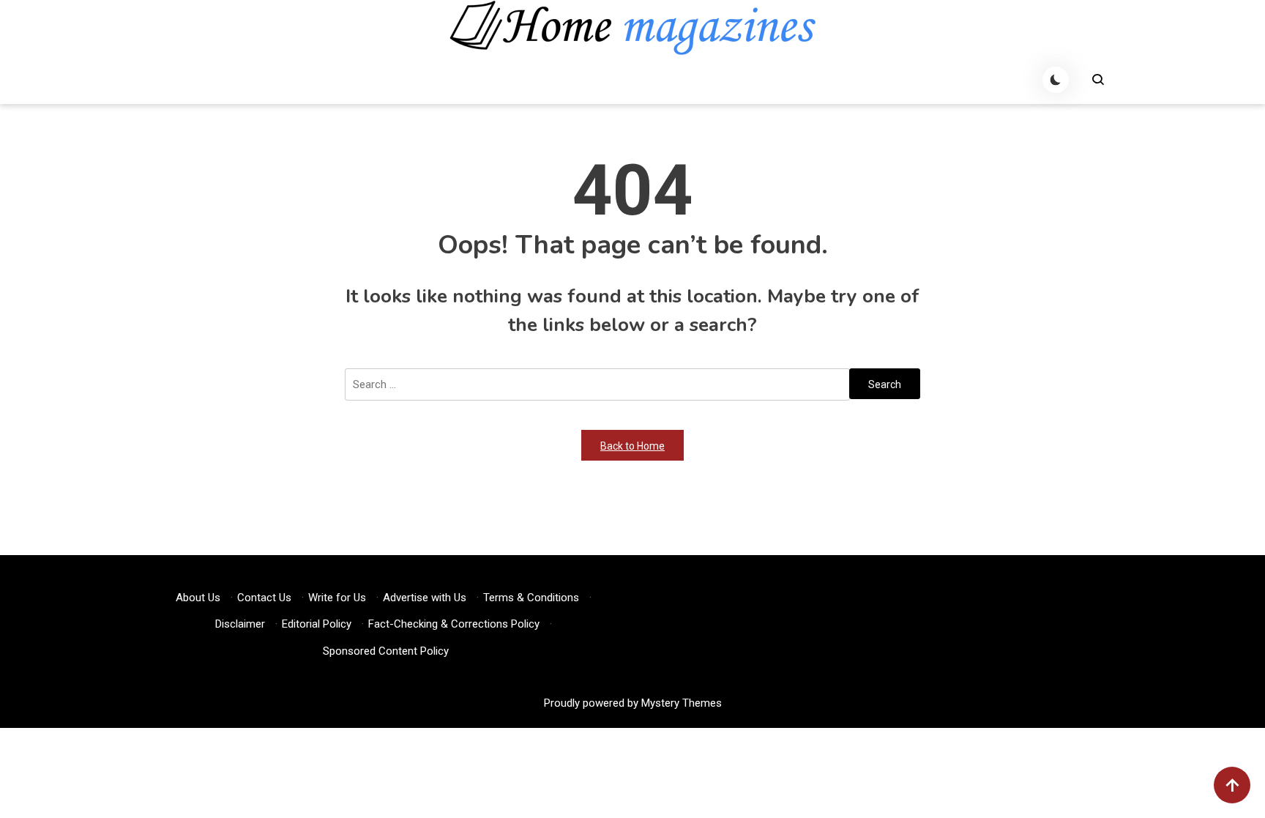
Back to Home (632, 446)
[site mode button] (1055, 80)
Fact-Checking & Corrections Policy (454, 624)
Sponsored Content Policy (386, 651)
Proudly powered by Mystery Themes (633, 703)
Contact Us (264, 597)
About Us (198, 597)
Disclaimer (240, 624)
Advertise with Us (424, 597)
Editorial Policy (316, 624)
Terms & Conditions (531, 597)
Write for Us (337, 597)
